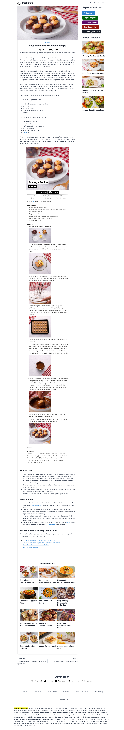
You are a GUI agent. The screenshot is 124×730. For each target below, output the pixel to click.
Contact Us (37, 692)
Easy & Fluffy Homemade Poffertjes (62, 603)
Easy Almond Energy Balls (31, 547)
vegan (68, 522)
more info (59, 53)
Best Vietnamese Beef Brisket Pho (27, 581)
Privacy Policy (52, 692)
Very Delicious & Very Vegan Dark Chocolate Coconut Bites (41, 543)
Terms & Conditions (81, 692)
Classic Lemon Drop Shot (65, 647)
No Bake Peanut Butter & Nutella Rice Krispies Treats (39, 540)
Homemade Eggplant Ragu (28, 602)
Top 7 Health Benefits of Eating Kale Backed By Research (31, 661)
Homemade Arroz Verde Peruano (92, 92)
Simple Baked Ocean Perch (93, 110)
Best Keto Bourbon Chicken (28, 647)
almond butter (36, 505)
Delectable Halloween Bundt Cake (64, 625)
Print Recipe (42, 192)
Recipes (47, 42)
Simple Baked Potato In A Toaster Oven (28, 624)
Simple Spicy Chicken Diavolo (45, 624)
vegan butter (52, 525)
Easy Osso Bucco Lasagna (93, 73)
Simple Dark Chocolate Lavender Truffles (36, 545)
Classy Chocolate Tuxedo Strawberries (65, 660)
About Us (24, 692)
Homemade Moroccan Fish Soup (65, 581)
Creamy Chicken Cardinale (93, 56)
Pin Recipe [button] (54, 192)
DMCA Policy (99, 692)
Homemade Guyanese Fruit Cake (47, 581)
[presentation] (29, 572)
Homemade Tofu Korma (45, 602)
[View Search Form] (91, 3)
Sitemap (66, 692)
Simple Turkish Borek (47, 646)
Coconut (25, 132)
